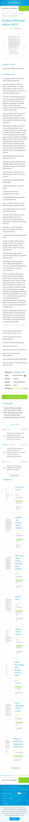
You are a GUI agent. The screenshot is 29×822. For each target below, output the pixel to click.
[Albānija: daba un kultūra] (9, 644)
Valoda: (7, 378)
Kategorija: (8, 372)
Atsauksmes (5, 803)
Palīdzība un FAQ (7, 793)
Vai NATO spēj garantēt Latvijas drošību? (18, 522)
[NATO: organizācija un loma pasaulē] (8, 718)
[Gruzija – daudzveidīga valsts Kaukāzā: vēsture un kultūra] (8, 677)
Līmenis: (8, 385)
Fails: (6, 375)
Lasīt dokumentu (9, 74)
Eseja (23, 372)
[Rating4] (18, 388)
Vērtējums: (8, 388)
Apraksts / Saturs (9, 64)
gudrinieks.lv (5, 13)
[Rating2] (15, 388)
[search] (24, 780)
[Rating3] (16, 388)
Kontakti (24, 793)
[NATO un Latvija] (8, 612)
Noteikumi (5, 796)
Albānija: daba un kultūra (18, 631)
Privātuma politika (7, 798)
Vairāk (22, 815)
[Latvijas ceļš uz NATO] (8, 502)
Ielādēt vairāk (14, 475)
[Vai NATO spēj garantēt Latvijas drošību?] (9, 532)
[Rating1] (13, 388)
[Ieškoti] (24, 8)
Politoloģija (14, 13)
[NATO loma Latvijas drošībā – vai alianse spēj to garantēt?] (8, 571)
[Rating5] (20, 388)
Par (3, 801)
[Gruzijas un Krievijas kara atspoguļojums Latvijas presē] (7, 754)
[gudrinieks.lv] (14, 3)
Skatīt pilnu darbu (14, 396)
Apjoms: (7, 382)
